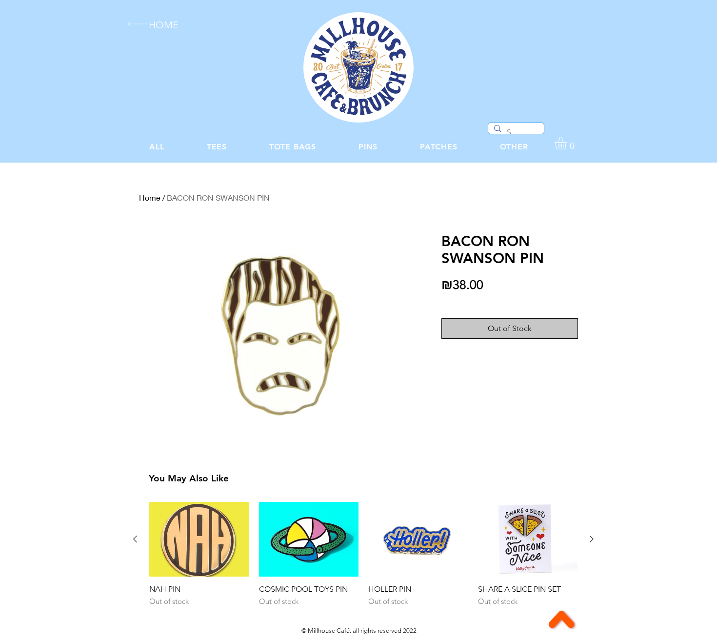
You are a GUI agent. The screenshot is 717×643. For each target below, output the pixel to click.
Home (149, 197)
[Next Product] (592, 539)
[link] (568, 143)
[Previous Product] (135, 539)
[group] (363, 554)
